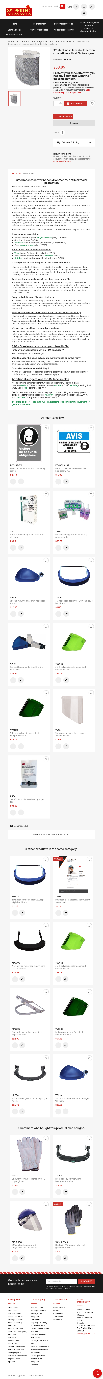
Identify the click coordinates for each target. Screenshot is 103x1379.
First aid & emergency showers (89, 23)
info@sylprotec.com (85, 1333)
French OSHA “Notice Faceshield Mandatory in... (71, 469)
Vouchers (57, 1319)
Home (14, 24)
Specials (11, 1361)
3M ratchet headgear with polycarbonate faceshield (24, 1246)
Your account (60, 1299)
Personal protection (63, 24)
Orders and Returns (62, 161)
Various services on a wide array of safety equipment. (40, 1349)
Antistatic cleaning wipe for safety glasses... (26, 535)
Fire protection (39, 24)
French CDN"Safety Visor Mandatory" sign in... (28, 469)
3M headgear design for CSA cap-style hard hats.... (74, 602)
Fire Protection (14, 1313)
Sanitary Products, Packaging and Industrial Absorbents (17, 1352)
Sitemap (34, 1364)
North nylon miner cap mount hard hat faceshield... (28, 967)
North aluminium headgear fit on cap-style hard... (27, 1033)
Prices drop (13, 1307)
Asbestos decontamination (88, 29)
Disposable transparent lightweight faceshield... (72, 901)
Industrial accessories (64, 30)
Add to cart (75, 103)
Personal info (59, 1307)
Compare (74, 123)
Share (62, 132)
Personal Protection (16, 1346)
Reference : (58, 59)
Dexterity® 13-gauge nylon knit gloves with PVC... (70, 1246)
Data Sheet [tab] (28, 173)
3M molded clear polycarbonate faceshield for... (70, 734)
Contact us (35, 1319)
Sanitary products (39, 30)
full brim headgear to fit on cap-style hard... (29, 1099)
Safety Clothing (15, 1322)
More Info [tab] (16, 173)
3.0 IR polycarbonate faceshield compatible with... (70, 668)
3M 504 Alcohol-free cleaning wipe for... (27, 800)
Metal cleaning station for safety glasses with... (71, 535)
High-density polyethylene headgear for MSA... (68, 1180)
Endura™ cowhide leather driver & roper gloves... (28, 1180)
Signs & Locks (14, 30)
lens (25, 388)
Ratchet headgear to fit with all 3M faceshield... (26, 668)
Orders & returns (14, 34)
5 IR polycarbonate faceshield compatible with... (24, 734)
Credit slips (58, 1313)
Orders (56, 1310)
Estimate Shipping (74, 142)
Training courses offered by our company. (38, 1358)
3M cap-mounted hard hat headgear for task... (27, 602)
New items (12, 1343)
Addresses (58, 1316)
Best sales (12, 1310)
